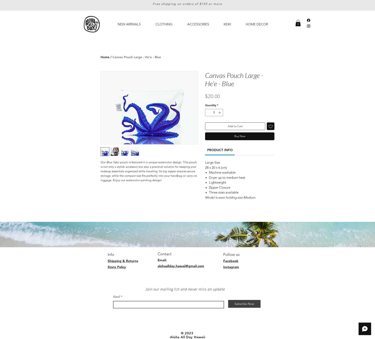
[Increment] (220, 112)
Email (116, 296)
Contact (164, 254)
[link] (220, 150)
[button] (298, 23)
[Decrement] (208, 112)
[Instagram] (308, 26)
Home (105, 57)
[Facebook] (308, 20)
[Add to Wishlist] (270, 126)
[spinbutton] (214, 112)
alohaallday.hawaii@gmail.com (181, 266)
